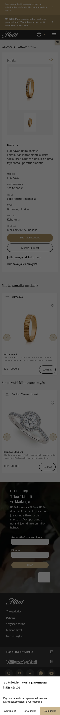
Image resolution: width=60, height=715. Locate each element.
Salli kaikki (50, 710)
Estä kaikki (30, 710)
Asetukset (10, 710)
